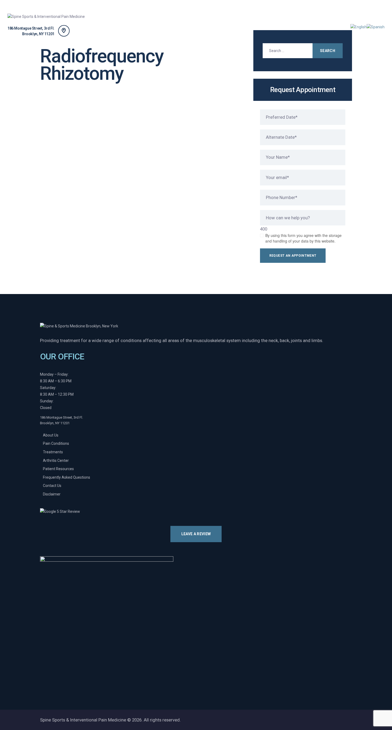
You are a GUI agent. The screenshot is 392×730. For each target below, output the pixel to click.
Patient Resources (58, 469)
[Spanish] (376, 27)
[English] (358, 27)
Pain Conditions (56, 443)
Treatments (53, 452)
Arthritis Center (56, 460)
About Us (50, 435)
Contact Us (52, 485)
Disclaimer (52, 494)
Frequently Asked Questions (66, 477)
